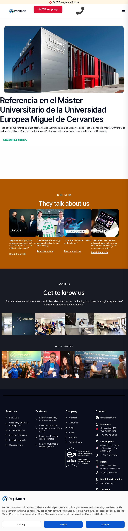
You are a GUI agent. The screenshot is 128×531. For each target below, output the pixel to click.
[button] (123, 11)
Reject (63, 524)
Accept (105, 524)
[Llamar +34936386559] (80, 11)
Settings (21, 524)
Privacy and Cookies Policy (98, 514)
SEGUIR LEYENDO (15, 139)
